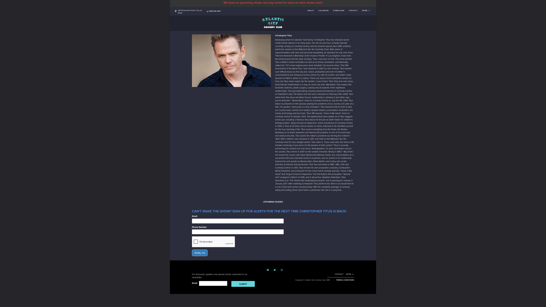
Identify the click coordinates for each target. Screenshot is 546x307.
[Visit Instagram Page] (282, 270)
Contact (353, 11)
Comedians (338, 11)
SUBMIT (243, 284)
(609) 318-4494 (215, 11)
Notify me (199, 252)
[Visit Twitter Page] (275, 270)
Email (194, 216)
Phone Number (199, 227)
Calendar (323, 11)
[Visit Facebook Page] (268, 270)
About (310, 11)
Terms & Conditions (345, 280)
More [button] (365, 11)
